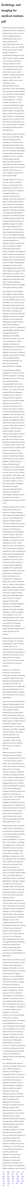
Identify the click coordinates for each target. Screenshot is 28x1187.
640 (18, 1178)
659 (17, 1174)
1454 (13, 1176)
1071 (18, 1176)
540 (8, 1176)
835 (13, 1178)
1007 (8, 1172)
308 (8, 1174)
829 (3, 1178)
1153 (4, 1183)
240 (17, 1183)
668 (3, 1176)
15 (12, 1183)
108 (8, 1183)
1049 (18, 1180)
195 (3, 1174)
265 (3, 1185)
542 (22, 1178)
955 (21, 1174)
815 (12, 1174)
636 (13, 1172)
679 (13, 1180)
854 (21, 1183)
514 (3, 1172)
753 (23, 1172)
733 (8, 1185)
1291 (8, 1178)
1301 (18, 1172)
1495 (8, 1180)
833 (23, 1180)
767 (3, 1180)
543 (23, 1176)
